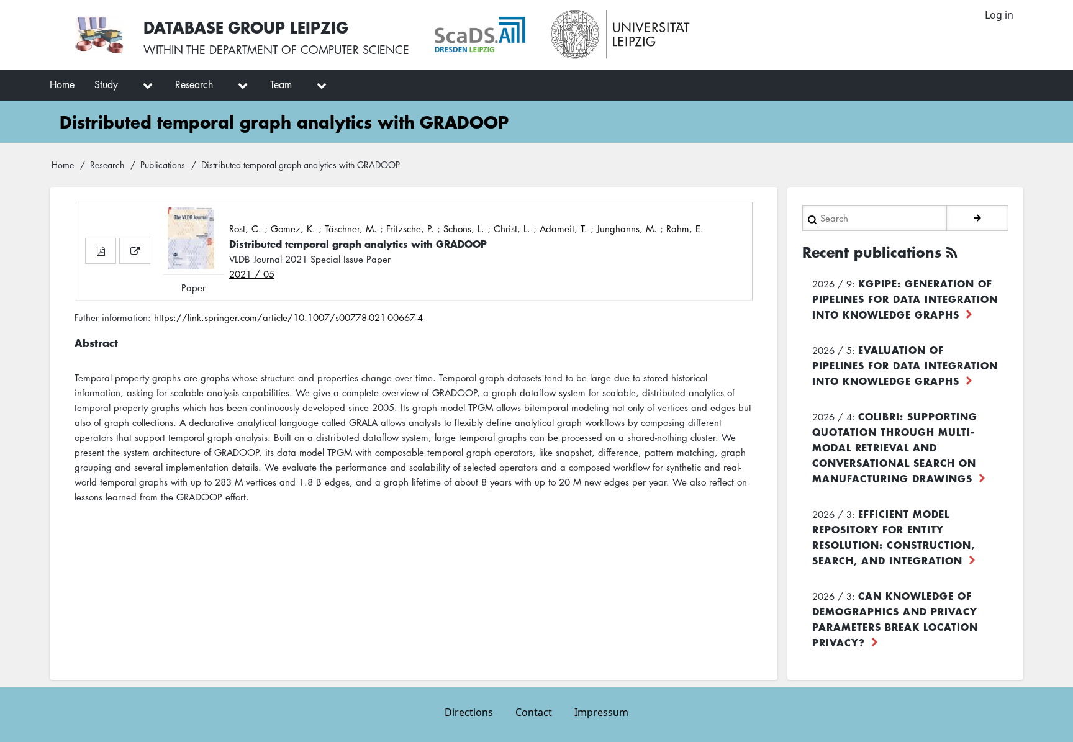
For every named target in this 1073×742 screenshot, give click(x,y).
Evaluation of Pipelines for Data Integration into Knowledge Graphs (905, 365)
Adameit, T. (563, 228)
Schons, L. (463, 228)
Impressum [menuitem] (601, 712)
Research (107, 164)
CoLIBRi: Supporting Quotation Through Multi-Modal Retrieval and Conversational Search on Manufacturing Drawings (894, 447)
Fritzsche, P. (410, 228)
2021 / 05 (251, 274)
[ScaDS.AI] (480, 34)
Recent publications (871, 252)
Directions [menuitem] (469, 712)
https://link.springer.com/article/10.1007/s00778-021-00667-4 (288, 317)
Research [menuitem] (194, 84)
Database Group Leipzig (245, 27)
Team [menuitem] (281, 84)
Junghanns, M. (627, 228)
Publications (162, 164)
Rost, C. (245, 228)
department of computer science (309, 49)
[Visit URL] (134, 251)
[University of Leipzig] (620, 35)
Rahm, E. (685, 228)
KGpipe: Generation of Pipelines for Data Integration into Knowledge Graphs (905, 299)
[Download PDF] (100, 251)
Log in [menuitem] (999, 15)
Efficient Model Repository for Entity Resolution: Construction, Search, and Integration (893, 537)
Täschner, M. (351, 228)
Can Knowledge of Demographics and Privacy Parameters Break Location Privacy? (895, 618)
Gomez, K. (293, 228)
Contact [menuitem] (533, 712)
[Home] (99, 34)
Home (63, 164)
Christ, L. (512, 228)
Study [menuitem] (106, 84)
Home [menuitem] (62, 84)
